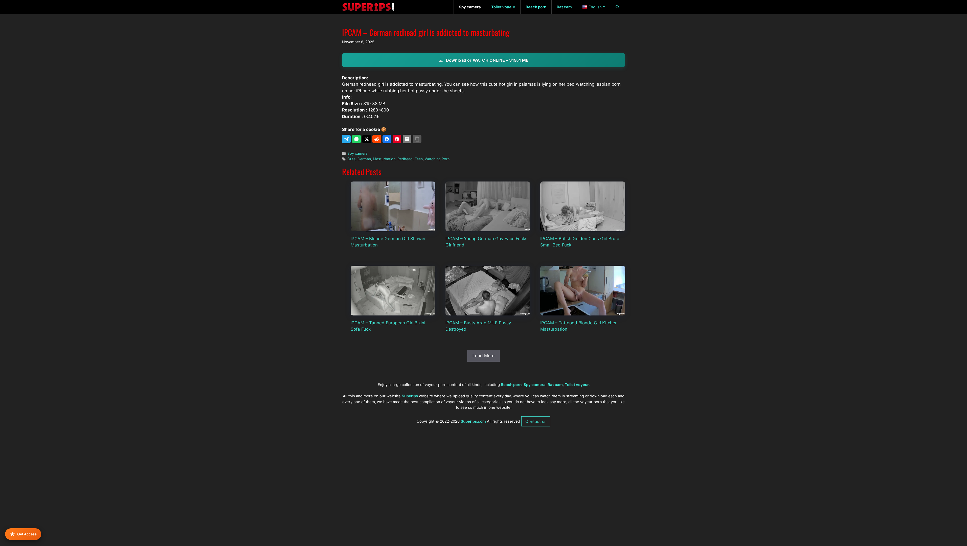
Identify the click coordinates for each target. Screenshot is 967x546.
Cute (351, 159)
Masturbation (384, 159)
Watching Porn (437, 159)
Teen (419, 159)
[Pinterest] (397, 139)
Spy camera (357, 153)
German (364, 159)
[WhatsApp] (356, 139)
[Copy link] (417, 139)
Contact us (535, 421)
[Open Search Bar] (617, 7)
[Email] (407, 139)
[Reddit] (376, 139)
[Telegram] (346, 139)
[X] (366, 139)
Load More (483, 355)
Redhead (405, 159)
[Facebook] (387, 139)
